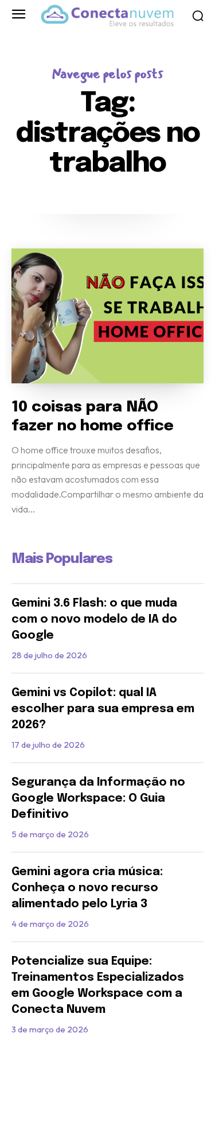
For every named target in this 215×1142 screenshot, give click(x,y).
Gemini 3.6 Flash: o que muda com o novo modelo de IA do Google (94, 619)
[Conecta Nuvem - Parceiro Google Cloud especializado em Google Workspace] (107, 16)
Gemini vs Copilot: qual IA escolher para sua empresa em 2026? (102, 709)
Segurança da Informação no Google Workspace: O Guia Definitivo (98, 798)
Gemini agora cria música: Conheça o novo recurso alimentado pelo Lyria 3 (87, 888)
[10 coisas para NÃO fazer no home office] (107, 315)
